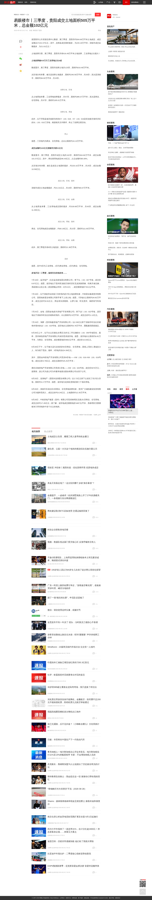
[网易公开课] (101, 2)
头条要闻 (110, 71)
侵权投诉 (117, 898)
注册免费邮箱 (134, 2)
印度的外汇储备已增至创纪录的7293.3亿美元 (68, 662)
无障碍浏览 (33, 2)
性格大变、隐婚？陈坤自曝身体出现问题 (121, 243)
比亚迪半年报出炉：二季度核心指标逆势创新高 (69, 853)
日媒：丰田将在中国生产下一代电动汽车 (66, 739)
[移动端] (95, 2)
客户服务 (80, 898)
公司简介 (62, 898)
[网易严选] (108, 2)
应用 (26, 2)
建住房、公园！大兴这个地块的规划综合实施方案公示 (72, 449)
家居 (115, 389)
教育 (121, 389)
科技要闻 (110, 260)
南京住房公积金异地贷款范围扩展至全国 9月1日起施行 (73, 817)
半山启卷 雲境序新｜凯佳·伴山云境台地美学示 (122, 47)
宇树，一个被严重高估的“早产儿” (118, 143)
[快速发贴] (20, 41)
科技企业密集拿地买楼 (58, 530)
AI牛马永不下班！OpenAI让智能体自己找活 (122, 293)
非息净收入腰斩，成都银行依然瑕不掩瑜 (121, 152)
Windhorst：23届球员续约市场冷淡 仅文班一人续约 (71, 647)
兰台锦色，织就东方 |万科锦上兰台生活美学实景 (122, 61)
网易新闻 (115, 15)
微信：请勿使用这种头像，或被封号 (64, 610)
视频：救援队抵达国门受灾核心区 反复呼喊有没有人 (72, 542)
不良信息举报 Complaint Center (99, 898)
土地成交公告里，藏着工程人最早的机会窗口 (68, 436)
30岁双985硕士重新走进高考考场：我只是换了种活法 (72, 687)
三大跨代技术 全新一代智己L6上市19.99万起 (122, 336)
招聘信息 (74, 898)
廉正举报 (111, 898)
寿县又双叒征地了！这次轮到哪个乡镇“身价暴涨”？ (71, 483)
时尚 (109, 389)
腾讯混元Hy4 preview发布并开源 (118, 298)
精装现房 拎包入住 (114, 56)
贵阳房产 (110, 26)
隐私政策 (86, 898)
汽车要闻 (110, 309)
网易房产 (22, 14)
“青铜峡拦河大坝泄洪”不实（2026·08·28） (67, 789)
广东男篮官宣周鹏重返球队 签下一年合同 (121, 205)
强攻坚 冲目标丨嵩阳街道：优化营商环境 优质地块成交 (73, 467)
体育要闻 (110, 165)
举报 (99, 30)
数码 (127, 389)
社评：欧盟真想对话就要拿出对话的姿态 (66, 675)
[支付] (114, 2)
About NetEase (54, 898)
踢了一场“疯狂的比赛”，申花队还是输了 (66, 598)
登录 (126, 2)
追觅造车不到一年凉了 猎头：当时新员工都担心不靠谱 (73, 622)
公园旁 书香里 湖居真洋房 (116, 51)
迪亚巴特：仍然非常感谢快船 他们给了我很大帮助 (71, 841)
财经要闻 (110, 123)
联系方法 (68, 898)
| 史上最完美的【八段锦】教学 (119, 359)
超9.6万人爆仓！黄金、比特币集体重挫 (120, 148)
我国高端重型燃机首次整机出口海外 (64, 712)
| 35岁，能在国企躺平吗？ (117, 370)
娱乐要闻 (110, 216)
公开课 (134, 389)
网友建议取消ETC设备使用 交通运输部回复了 (68, 511)
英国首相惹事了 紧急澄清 (116, 112)
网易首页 (20, 2)
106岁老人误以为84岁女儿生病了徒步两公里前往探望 (76, 570)
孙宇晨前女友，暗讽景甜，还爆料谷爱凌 (121, 254)
